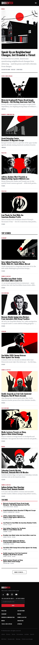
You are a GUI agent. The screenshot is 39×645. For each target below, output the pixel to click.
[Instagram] (12, 594)
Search (32, 634)
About (3, 634)
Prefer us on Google (27, 639)
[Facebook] (7, 594)
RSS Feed (3, 639)
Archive (26, 634)
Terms (13, 634)
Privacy (8, 634)
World (19, 614)
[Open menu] (36, 3)
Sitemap (18, 639)
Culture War (21, 610)
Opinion (19, 624)
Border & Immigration (8, 617)
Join (13, 605)
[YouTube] (16, 594)
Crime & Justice (21, 617)
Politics (3, 610)
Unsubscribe (11, 639)
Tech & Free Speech (6, 624)
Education (20, 620)
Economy (3, 614)
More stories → (20, 572)
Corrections (20, 634)
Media (3, 620)
